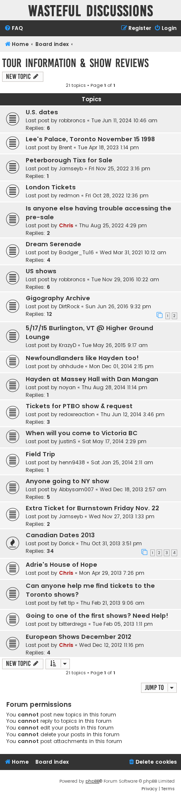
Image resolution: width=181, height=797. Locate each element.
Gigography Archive (58, 298)
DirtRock (69, 306)
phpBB (92, 781)
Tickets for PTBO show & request (79, 406)
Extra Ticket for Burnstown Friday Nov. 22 (92, 508)
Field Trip (40, 454)
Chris (66, 225)
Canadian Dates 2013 (60, 535)
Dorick (67, 543)
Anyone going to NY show (67, 481)
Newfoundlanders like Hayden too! (82, 358)
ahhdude (71, 366)
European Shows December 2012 (78, 637)
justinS (67, 441)
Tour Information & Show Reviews (75, 63)
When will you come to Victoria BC (82, 433)
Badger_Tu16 (76, 252)
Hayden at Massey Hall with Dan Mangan (92, 379)
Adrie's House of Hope (61, 564)
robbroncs (72, 120)
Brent (65, 147)
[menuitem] (13, 28)
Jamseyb (71, 168)
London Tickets (51, 187)
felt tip (67, 602)
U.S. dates (42, 112)
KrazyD (67, 345)
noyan (67, 387)
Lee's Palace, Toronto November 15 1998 (90, 139)
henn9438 (72, 462)
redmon (69, 195)
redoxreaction (77, 414)
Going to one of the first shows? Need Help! (97, 615)
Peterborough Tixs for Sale (69, 160)
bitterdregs (73, 623)
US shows (41, 271)
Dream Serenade (53, 244)
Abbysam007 (76, 489)
